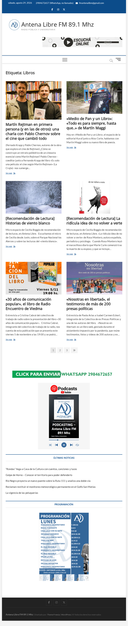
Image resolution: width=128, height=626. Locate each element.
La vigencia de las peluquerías (22, 492)
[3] (72, 577)
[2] (60, 577)
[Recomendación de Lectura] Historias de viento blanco (30, 220)
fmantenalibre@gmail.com (91, 3)
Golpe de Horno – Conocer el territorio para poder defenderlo (39, 474)
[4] (85, 577)
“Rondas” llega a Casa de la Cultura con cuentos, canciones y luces (41, 468)
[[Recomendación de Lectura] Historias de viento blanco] (34, 197)
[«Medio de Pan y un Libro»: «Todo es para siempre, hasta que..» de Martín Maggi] (94, 97)
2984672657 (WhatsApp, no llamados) (54, 3)
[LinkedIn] (71, 599)
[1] (48, 577)
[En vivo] (79, 599)
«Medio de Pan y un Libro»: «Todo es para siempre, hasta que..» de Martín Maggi (91, 123)
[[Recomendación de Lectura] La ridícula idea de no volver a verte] (94, 197)
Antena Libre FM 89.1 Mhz (57, 24)
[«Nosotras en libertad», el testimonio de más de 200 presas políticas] (94, 278)
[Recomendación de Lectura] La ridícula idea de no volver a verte (94, 220)
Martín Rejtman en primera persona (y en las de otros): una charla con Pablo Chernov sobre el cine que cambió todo (33, 131)
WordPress (66, 614)
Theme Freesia (53, 614)
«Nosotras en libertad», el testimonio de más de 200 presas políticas (88, 304)
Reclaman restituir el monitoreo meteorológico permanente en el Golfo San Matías (51, 486)
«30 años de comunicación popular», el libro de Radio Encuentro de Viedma (28, 304)
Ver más (12, 173)
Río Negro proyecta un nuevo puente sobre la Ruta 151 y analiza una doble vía (48, 480)
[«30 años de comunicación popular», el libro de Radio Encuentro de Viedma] (34, 278)
